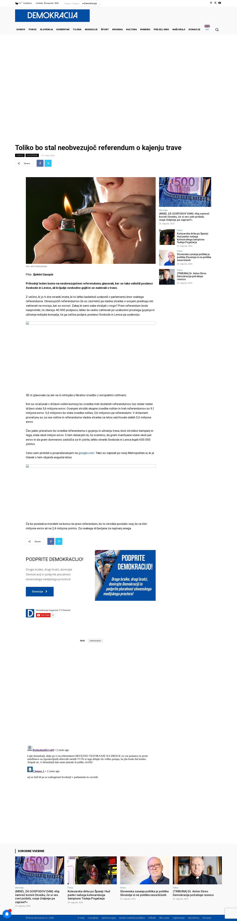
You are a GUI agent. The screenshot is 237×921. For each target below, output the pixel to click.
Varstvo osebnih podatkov (132, 917)
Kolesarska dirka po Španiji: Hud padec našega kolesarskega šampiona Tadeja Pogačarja (193, 238)
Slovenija (32, 155)
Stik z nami (164, 917)
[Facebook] (211, 3)
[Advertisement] (118, 69)
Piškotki (152, 917)
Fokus (19, 155)
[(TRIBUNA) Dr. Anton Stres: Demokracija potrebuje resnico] (167, 277)
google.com (86, 453)
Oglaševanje (179, 917)
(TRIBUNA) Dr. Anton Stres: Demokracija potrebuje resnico (192, 276)
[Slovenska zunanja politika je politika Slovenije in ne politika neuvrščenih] (167, 258)
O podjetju (93, 917)
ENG (207, 29)
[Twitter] (215, 3)
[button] (217, 29)
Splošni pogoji (109, 917)
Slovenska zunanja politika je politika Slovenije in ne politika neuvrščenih (194, 257)
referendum (95, 641)
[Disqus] (91, 694)
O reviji (81, 917)
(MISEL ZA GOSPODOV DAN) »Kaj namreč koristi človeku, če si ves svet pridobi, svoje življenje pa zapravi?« (184, 216)
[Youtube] (220, 3)
